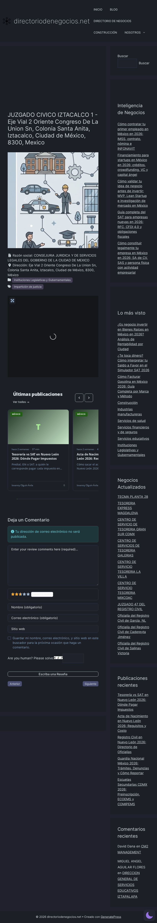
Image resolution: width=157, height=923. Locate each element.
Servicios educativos (133, 439)
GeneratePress (111, 917)
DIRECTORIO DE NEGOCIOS (112, 21)
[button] (25, 200)
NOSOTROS (133, 32)
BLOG (114, 9)
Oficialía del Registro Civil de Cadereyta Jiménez (133, 632)
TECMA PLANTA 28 (133, 497)
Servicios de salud (132, 421)
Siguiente (90, 683)
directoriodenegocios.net (52, 21)
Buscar (123, 56)
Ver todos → (21, 402)
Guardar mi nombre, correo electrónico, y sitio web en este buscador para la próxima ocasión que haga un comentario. (55, 642)
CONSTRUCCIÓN (105, 32)
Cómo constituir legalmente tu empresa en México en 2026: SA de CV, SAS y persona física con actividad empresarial (133, 257)
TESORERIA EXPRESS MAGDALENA (128, 508)
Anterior (15, 683)
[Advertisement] (53, 82)
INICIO (98, 9)
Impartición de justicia (28, 286)
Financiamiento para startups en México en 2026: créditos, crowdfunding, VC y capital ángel (133, 165)
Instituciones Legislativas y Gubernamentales (42, 280)
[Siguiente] (89, 398)
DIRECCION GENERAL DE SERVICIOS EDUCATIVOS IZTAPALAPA (129, 884)
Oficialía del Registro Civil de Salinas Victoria (133, 648)
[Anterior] (79, 398)
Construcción (128, 403)
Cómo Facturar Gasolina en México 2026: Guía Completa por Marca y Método (133, 386)
